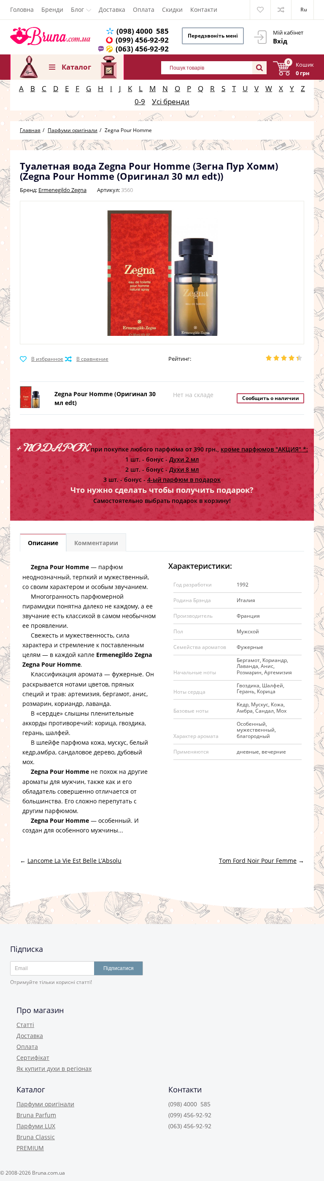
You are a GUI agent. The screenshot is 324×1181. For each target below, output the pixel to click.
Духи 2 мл (184, 459)
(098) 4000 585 (142, 31)
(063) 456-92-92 (142, 48)
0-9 (140, 101)
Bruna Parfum (36, 1115)
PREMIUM (30, 1148)
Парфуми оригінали (45, 1104)
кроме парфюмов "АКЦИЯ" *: (264, 449)
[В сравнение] (86, 359)
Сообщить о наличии (270, 398)
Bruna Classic (35, 1137)
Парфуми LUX (35, 1126)
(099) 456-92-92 (142, 39)
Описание (43, 543)
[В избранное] (41, 359)
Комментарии (96, 543)
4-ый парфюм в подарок (184, 480)
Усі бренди (170, 101)
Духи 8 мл (184, 469)
